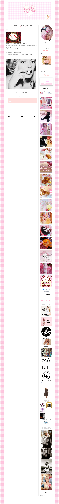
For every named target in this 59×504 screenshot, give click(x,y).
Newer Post (8, 116)
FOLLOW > (36, 21)
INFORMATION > (31, 21)
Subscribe (46, 83)
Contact (45, 21)
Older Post (35, 116)
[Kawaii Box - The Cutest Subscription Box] (46, 419)
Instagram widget (46, 291)
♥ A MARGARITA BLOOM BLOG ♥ (18, 21)
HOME (26, 21)
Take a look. (22, 56)
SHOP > (41, 21)
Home (22, 116)
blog (14, 53)
